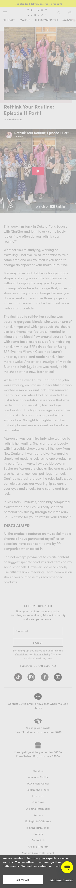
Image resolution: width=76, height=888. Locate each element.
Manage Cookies (61, 880)
